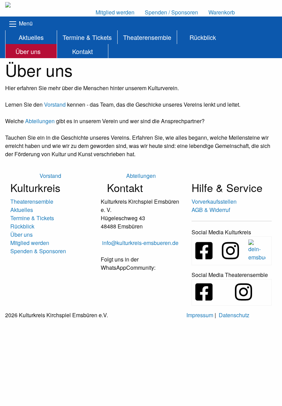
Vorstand (55, 104)
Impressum (199, 315)
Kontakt (82, 51)
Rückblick (202, 37)
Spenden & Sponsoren (38, 251)
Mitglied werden (29, 243)
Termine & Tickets (87, 37)
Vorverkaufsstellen (214, 201)
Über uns (28, 51)
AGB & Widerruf (211, 210)
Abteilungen (40, 121)
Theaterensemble (147, 37)
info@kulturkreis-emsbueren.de (140, 243)
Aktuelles (31, 37)
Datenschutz (234, 315)
